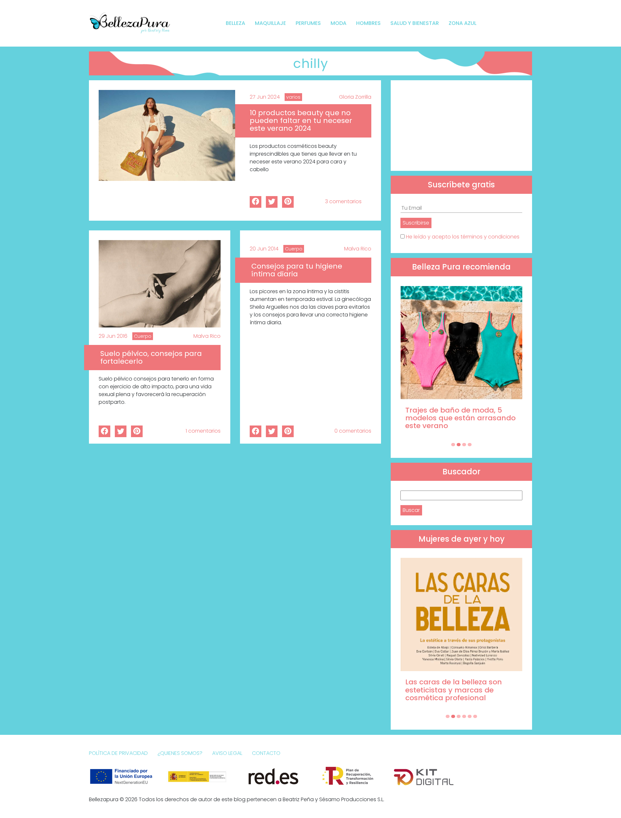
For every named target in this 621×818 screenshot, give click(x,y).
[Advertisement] (461, 125)
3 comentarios (343, 201)
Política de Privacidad (118, 753)
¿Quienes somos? (180, 753)
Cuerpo (142, 336)
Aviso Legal (227, 753)
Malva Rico (207, 336)
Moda (338, 23)
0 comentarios (352, 431)
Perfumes (308, 23)
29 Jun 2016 (113, 336)
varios (293, 97)
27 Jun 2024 (265, 97)
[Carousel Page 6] (475, 716)
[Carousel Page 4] (470, 444)
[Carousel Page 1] (453, 444)
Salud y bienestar (414, 23)
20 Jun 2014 (264, 248)
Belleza (235, 23)
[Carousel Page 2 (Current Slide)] (459, 444)
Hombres (368, 23)
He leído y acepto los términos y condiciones (462, 236)
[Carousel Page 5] (470, 716)
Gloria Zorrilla (355, 97)
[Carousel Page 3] (464, 444)
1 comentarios (203, 431)
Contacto (266, 753)
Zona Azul (462, 23)
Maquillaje (270, 23)
